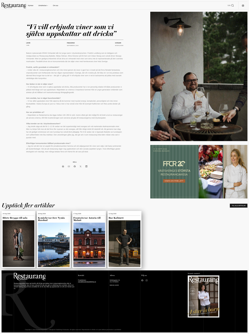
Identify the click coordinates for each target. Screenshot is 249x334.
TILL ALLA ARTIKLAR (238, 205)
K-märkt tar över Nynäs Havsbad (51, 219)
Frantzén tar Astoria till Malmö (87, 219)
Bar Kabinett (116, 218)
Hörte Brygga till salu (15, 218)
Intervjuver (119, 45)
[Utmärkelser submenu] (47, 5)
